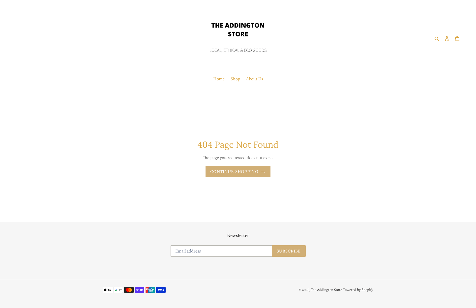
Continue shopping (234, 171)
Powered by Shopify (358, 289)
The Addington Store (326, 289)
